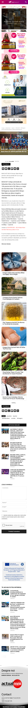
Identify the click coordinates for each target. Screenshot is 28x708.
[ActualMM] (3, 161)
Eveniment (8, 128)
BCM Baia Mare (6, 418)
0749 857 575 (8, 701)
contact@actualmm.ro (12, 698)
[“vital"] (14, 571)
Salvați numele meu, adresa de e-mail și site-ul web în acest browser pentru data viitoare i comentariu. (14, 516)
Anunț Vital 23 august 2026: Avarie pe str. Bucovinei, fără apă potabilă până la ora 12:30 (17, 638)
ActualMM (11, 161)
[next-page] (5, 656)
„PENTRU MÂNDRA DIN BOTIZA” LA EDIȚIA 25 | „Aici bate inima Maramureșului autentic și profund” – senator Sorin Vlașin (17, 606)
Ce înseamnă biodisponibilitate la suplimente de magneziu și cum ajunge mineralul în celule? (18, 593)
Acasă (3, 128)
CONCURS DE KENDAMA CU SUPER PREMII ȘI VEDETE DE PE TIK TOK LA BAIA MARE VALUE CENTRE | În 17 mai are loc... (17, 473)
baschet (15, 416)
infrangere (19, 418)
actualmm (9, 416)
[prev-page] (3, 656)
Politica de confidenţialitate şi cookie (14, 707)
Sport (13, 128)
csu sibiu (13, 418)
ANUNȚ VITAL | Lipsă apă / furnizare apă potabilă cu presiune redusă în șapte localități (17, 649)
